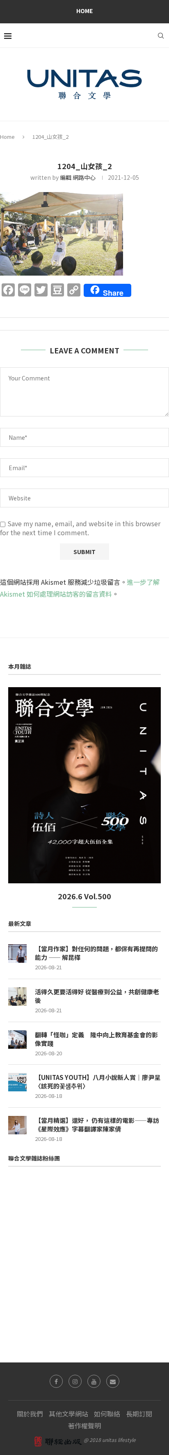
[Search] (161, 36)
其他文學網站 (68, 1414)
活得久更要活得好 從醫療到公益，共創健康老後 (97, 996)
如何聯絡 (107, 1414)
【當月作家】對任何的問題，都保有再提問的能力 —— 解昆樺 (96, 953)
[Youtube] (93, 1381)
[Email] (112, 1381)
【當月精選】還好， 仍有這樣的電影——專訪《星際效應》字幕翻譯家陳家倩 (97, 1124)
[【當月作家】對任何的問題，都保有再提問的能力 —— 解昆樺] (17, 953)
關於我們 (30, 1414)
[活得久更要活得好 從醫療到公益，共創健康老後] (17, 996)
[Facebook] (56, 1381)
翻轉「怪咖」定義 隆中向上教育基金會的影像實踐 (96, 1039)
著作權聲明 (84, 1425)
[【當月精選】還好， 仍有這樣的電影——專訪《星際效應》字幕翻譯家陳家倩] (17, 1125)
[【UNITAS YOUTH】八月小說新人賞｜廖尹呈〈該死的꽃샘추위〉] (17, 1082)
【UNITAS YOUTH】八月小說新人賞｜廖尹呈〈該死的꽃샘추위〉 (97, 1081)
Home (84, 11)
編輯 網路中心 (78, 177)
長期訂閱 (139, 1414)
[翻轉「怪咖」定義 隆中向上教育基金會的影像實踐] (17, 1039)
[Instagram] (75, 1381)
